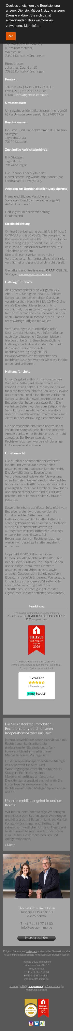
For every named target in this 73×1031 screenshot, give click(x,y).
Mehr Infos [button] (31, 25)
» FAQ (23, 986)
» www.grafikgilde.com (35, 274)
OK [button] (11, 36)
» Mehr (10, 845)
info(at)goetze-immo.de (32, 95)
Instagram (31, 951)
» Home (14, 986)
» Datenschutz (52, 986)
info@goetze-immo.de (36, 979)
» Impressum (36, 986)
